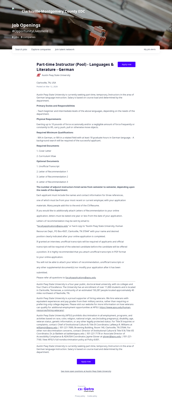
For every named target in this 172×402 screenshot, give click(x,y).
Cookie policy (92, 396)
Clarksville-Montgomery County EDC (53, 11)
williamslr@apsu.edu (47, 327)
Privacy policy (80, 396)
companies (41, 49)
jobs (21, 49)
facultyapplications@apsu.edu (52, 226)
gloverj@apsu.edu (112, 336)
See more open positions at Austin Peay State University (86, 371)
